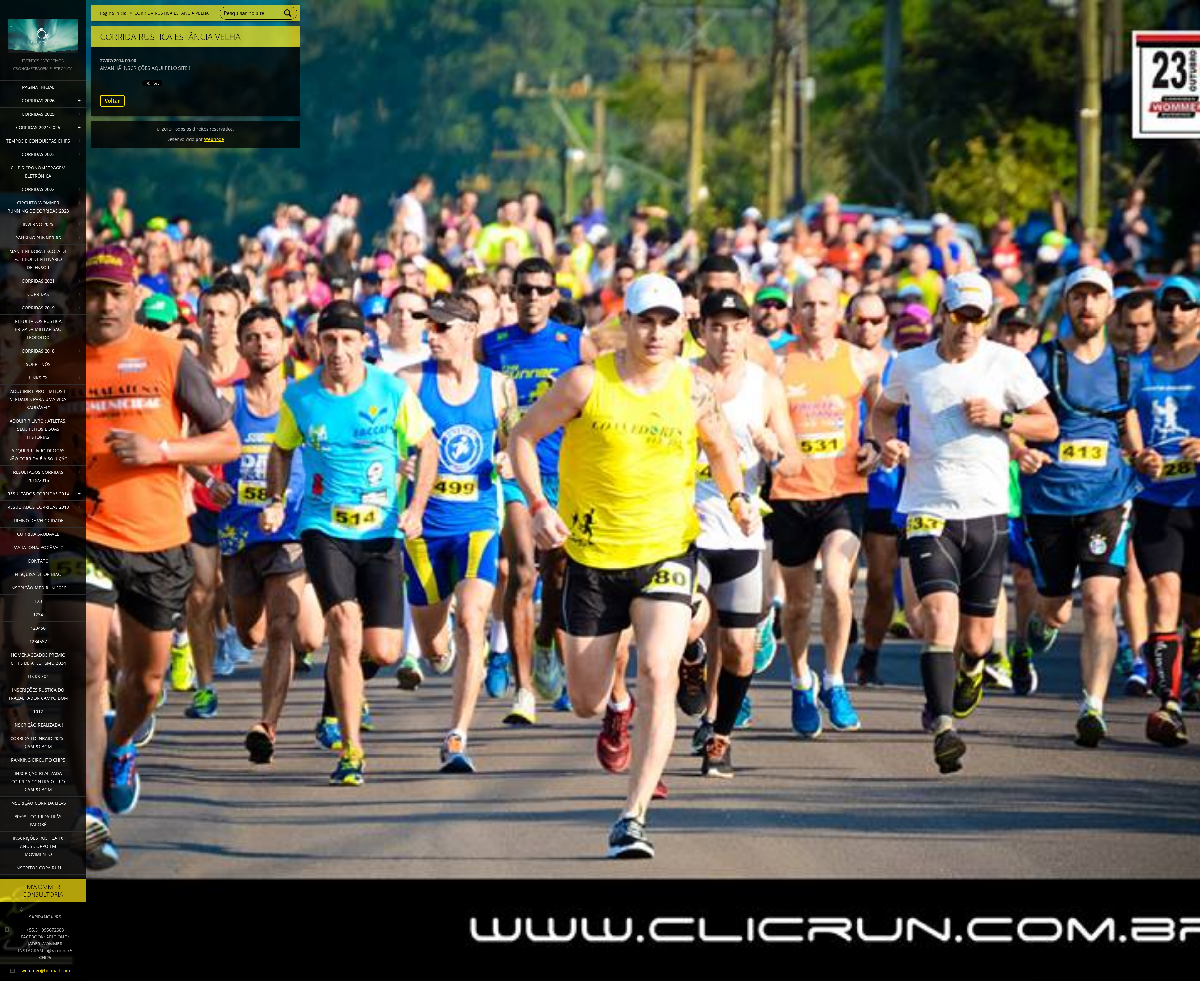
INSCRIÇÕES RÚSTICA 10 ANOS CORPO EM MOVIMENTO (38, 846)
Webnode (214, 139)
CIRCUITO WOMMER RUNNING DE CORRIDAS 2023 (38, 207)
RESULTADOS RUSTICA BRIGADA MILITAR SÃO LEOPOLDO (38, 329)
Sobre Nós (38, 364)
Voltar (112, 100)
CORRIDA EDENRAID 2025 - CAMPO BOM (38, 742)
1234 (38, 615)
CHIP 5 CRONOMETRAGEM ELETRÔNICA (38, 172)
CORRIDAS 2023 (38, 154)
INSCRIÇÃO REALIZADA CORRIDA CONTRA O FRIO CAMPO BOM (38, 781)
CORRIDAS (38, 294)
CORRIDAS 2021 (38, 281)
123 (38, 601)
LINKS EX (38, 378)
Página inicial (38, 87)
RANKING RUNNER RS (38, 238)
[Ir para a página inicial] (43, 28)
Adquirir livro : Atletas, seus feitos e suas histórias (38, 429)
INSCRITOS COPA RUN (38, 868)
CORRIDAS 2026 (38, 100)
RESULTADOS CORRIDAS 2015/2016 (38, 476)
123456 (38, 628)
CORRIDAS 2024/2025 (38, 127)
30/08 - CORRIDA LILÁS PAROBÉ (38, 820)
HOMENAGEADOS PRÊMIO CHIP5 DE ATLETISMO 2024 (38, 659)
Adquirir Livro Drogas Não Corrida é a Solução (38, 455)
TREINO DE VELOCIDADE (38, 520)
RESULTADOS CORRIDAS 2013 (38, 507)
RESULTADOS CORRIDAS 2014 (38, 494)
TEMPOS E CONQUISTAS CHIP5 (38, 141)
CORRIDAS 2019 (38, 308)
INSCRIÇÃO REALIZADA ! (38, 725)
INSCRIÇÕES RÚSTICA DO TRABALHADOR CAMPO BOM (38, 694)
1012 (38, 711)
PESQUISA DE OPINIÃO (38, 574)
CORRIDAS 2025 (38, 114)
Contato (38, 561)
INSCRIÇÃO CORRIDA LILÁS (38, 803)
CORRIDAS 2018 (38, 351)
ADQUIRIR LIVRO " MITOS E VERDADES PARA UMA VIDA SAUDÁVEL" (38, 399)
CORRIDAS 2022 (38, 189)
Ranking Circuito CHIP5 (38, 760)
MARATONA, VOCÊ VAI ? (38, 547)
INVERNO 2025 (38, 224)
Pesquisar (288, 13)
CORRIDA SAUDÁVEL (38, 534)
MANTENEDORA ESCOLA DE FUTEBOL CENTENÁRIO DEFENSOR (38, 259)
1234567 (38, 641)
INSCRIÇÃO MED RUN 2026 (38, 588)
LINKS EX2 (38, 676)
